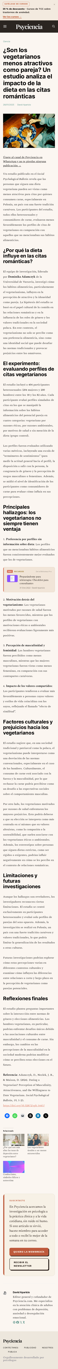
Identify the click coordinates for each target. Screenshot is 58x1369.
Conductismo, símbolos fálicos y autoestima (11, 1177)
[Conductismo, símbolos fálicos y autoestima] (13, 1167)
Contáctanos (10, 1347)
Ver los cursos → (12, 16)
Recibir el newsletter (23, 1264)
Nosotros (47, 1347)
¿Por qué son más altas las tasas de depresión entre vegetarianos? (11, 1152)
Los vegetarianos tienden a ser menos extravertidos (37, 1150)
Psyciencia (29, 26)
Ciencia (6, 41)
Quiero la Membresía (29, 1251)
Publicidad (30, 1347)
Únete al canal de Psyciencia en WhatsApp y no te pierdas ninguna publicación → (24, 161)
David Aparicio (24, 104)
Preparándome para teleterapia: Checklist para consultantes (34, 580)
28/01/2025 (8, 104)
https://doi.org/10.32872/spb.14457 (24, 1105)
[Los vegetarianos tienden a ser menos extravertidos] (38, 1140)
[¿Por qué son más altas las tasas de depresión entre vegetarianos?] (13, 1140)
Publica (12, 1352)
